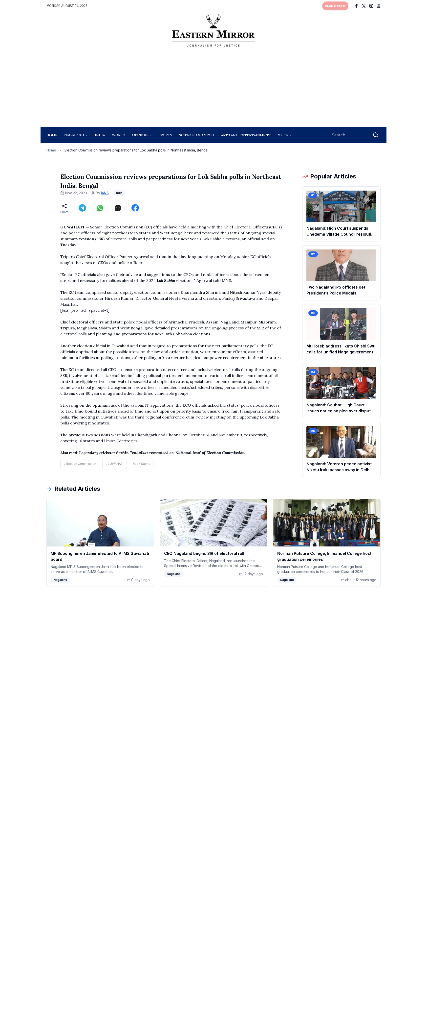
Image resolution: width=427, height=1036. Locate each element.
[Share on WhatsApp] (100, 208)
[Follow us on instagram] (371, 6)
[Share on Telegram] (82, 208)
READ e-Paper (335, 6)
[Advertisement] (213, 88)
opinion (140, 135)
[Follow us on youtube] (379, 6)
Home (51, 135)
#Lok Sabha (141, 464)
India (100, 135)
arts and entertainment (246, 135)
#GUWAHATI (115, 464)
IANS (105, 193)
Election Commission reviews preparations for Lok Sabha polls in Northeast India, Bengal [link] (136, 150)
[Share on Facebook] (135, 208)
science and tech (196, 135)
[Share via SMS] (118, 208)
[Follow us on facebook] (356, 6)
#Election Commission (80, 464)
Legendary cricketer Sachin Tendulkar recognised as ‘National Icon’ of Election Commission (162, 452)
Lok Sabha (166, 280)
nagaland (74, 135)
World (118, 135)
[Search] (376, 135)
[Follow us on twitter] (364, 6)
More (283, 135)
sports (165, 135)
